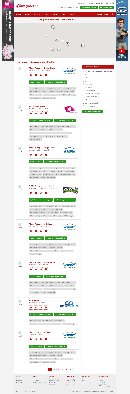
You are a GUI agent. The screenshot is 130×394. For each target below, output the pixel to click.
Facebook (85, 379)
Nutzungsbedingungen (105, 386)
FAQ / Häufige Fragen (55, 379)
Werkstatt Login (106, 8)
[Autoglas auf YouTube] (113, 3)
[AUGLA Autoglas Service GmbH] (31, 193)
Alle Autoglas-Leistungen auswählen (98, 72)
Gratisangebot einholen (56, 82)
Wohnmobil (88, 84)
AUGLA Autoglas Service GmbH (41, 186)
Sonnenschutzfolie (91, 97)
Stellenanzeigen (70, 382)
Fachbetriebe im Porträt (39, 382)
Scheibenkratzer (90, 90)
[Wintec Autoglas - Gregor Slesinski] (31, 75)
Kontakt (101, 380)
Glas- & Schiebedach (91, 103)
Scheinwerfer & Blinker (92, 94)
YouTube (84, 380)
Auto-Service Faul (36, 300)
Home (18, 14)
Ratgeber (38, 14)
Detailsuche (19, 382)
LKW (86, 78)
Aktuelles (35, 379)
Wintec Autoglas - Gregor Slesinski (43, 68)
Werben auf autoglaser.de (85, 3)
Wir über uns (102, 379)
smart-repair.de (102, 391)
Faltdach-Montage (91, 100)
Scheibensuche (52, 14)
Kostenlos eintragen (89, 8)
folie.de (111, 391)
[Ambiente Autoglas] (31, 113)
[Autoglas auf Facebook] (110, 3)
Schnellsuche (26, 20)
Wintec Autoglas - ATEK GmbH (41, 332)
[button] (62, 42)
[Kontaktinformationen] (36, 75)
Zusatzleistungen (90, 106)
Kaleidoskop (36, 380)
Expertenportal (70, 384)
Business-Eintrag (70, 380)
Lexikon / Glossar (54, 380)
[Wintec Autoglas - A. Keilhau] (31, 231)
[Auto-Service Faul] (31, 308)
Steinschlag (88, 87)
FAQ (63, 14)
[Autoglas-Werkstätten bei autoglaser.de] (28, 6)
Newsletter (52, 384)
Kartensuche (19, 380)
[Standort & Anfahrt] (46, 75)
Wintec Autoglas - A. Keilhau (40, 224)
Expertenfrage (53, 382)
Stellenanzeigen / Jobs (101, 3)
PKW (86, 75)
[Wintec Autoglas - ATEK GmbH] (31, 339)
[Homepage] (41, 75)
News (27, 14)
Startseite (19, 20)
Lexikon (72, 14)
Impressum (102, 382)
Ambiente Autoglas (37, 106)
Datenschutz (102, 384)
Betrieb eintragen (70, 379)
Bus (86, 81)
